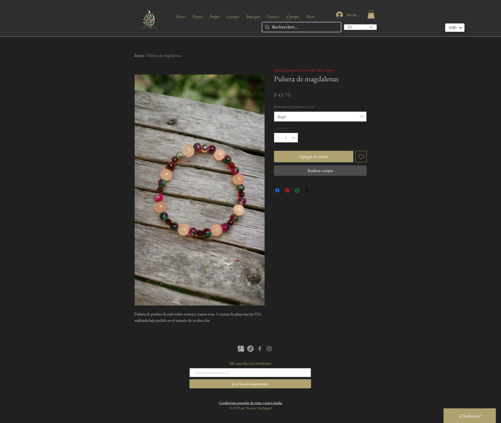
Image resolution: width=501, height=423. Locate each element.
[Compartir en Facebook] (277, 190)
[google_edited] (241, 348)
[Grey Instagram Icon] (269, 348)
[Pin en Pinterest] (287, 190)
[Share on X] (307, 190)
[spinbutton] (286, 137)
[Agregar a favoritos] (361, 156)
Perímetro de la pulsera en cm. (296, 106)
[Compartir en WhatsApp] (297, 190)
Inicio (139, 55)
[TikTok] (250, 348)
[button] (371, 14)
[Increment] (294, 137)
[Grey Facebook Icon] (260, 348)
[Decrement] (278, 137)
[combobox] (320, 116)
